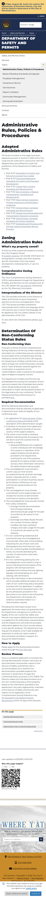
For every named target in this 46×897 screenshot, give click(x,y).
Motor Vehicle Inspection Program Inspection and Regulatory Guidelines (22, 202)
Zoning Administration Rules (13, 721)
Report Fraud (23, 878)
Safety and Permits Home (13, 56)
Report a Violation (11, 92)
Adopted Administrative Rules (13, 717)
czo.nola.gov (25, 286)
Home (4, 33)
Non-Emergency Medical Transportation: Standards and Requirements (22, 194)
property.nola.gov (11, 256)
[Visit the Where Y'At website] (23, 825)
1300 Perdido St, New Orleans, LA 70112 (24, 857)
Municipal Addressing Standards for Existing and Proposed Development (22, 181)
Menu (42, 16)
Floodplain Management (14, 78)
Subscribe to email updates (24, 868)
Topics (31, 33)
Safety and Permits (17, 33)
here (12, 398)
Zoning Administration (13, 101)
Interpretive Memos (12, 83)
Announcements (9, 106)
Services (5, 60)
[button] (43, 65)
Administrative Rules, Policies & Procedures (23, 69)
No (13, 767)
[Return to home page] (6, 24)
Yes (5, 767)
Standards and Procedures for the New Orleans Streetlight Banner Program (24, 226)
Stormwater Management (14, 97)
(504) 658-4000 (24, 863)
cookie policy (31, 888)
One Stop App (25, 650)
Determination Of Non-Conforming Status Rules (19, 726)
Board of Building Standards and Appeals (21, 74)
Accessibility (29, 881)
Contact (5, 110)
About (4, 115)
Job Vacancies (9, 88)
